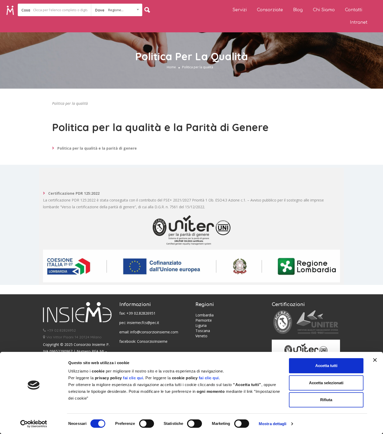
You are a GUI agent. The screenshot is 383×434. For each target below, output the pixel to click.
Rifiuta (326, 400)
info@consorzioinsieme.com (154, 331)
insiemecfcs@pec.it (143, 322)
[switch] (146, 423)
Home (171, 67)
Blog (298, 10)
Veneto (201, 335)
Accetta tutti (326, 365)
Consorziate (270, 10)
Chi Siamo (324, 10)
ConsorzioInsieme (152, 341)
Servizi (239, 10)
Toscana (202, 330)
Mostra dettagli (273, 423)
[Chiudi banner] (375, 360)
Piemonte (203, 320)
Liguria (201, 325)
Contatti (353, 10)
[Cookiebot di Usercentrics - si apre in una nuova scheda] (34, 424)
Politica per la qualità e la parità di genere (97, 148)
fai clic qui (133, 378)
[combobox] (116, 10)
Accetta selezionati (326, 383)
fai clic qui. (208, 378)
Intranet (358, 22)
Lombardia (204, 315)
